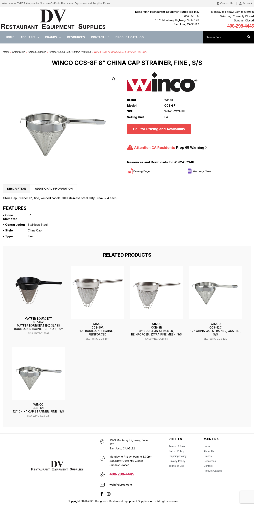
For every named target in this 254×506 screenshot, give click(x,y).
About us (27, 37)
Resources (76, 37)
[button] (113, 79)
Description (16, 188)
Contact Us (100, 37)
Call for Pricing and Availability (159, 129)
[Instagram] (109, 494)
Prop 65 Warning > (191, 147)
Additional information (54, 188)
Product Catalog (129, 37)
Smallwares (18, 52)
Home (10, 37)
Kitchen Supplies (37, 52)
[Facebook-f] (102, 494)
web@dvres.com (121, 484)
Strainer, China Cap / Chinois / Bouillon (70, 52)
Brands (51, 37)
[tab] (16, 188)
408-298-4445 (240, 26)
